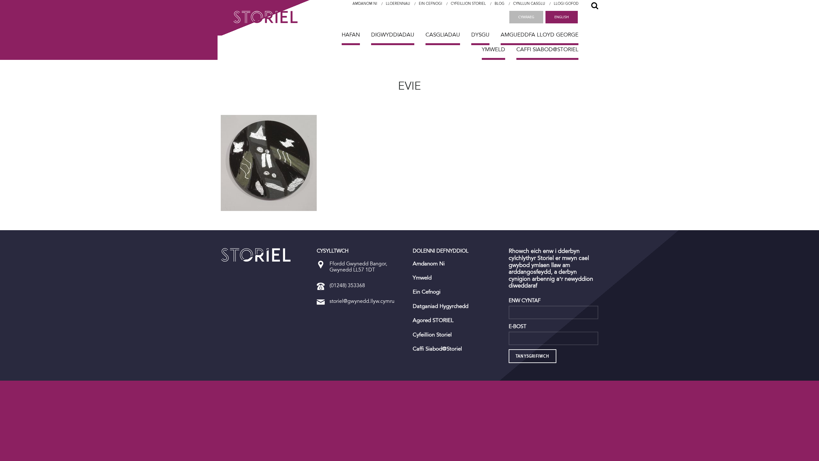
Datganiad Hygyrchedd (440, 306)
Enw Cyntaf (525, 300)
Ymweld (493, 49)
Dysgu (480, 34)
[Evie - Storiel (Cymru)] (256, 255)
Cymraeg (526, 17)
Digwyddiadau (392, 34)
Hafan (351, 34)
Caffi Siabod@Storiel (547, 49)
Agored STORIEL (433, 320)
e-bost (517, 326)
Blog (500, 3)
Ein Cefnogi (430, 3)
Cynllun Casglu (529, 3)
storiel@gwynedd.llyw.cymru (362, 301)
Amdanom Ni (365, 3)
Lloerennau (398, 3)
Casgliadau (442, 34)
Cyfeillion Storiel (468, 3)
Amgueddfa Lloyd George (539, 34)
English (561, 17)
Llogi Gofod (566, 3)
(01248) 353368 (347, 285)
